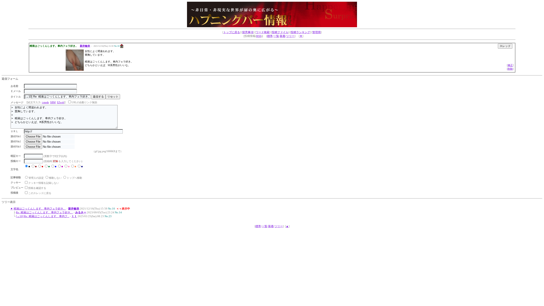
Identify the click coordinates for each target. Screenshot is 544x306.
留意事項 (247, 32)
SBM (53, 102)
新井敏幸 (85, 45)
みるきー (80, 212)
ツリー (290, 36)
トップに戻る (231, 32)
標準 (270, 36)
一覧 (276, 36)
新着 (282, 36)
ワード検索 (262, 32)
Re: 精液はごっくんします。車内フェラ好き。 (44, 212)
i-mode (45, 102)
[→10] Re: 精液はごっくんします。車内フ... (42, 216)
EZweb (60, 102)
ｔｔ (74, 216)
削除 (510, 68)
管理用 (316, 32)
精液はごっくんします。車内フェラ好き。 (40, 208)
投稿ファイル (280, 32)
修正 (510, 65)
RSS (258, 36)
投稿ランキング (300, 32)
